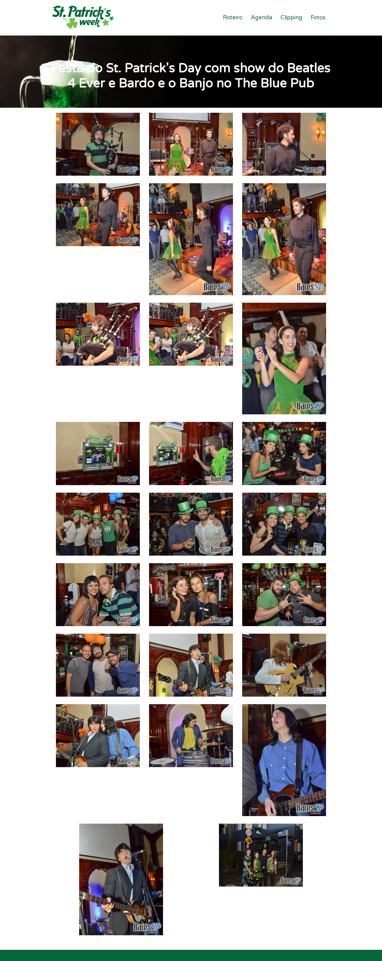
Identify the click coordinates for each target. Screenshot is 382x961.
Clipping (291, 17)
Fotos (318, 17)
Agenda (261, 17)
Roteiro (232, 17)
